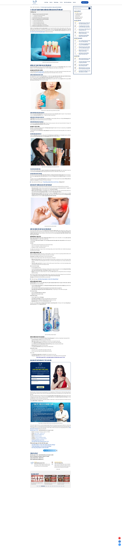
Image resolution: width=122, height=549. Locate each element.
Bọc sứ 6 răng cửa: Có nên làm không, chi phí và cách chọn (63, 483)
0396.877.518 (42, 433)
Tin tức (61, 2)
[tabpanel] (37, 480)
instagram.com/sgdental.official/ (41, 438)
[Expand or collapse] (69, 12)
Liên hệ (74, 2)
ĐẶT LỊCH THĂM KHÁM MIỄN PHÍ (49, 450)
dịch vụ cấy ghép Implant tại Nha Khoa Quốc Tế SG (54, 357)
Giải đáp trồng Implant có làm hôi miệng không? (48, 279)
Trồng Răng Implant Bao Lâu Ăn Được (51, 182)
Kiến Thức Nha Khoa (67, 2)
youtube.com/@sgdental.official (40, 437)
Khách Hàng (56, 2)
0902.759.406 (37, 433)
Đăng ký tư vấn (84, 2)
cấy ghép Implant (41, 71)
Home (31, 7)
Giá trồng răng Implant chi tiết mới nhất (40, 447)
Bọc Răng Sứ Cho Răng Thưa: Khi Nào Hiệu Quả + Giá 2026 (37, 483)
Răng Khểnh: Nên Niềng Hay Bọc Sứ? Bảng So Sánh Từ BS (50, 483)
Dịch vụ (51, 2)
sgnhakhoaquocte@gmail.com (39, 434)
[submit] (89, 8)
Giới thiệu (46, 2)
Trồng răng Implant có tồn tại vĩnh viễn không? (41, 446)
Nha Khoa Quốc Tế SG (34, 430)
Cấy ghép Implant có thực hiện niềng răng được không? (43, 444)
